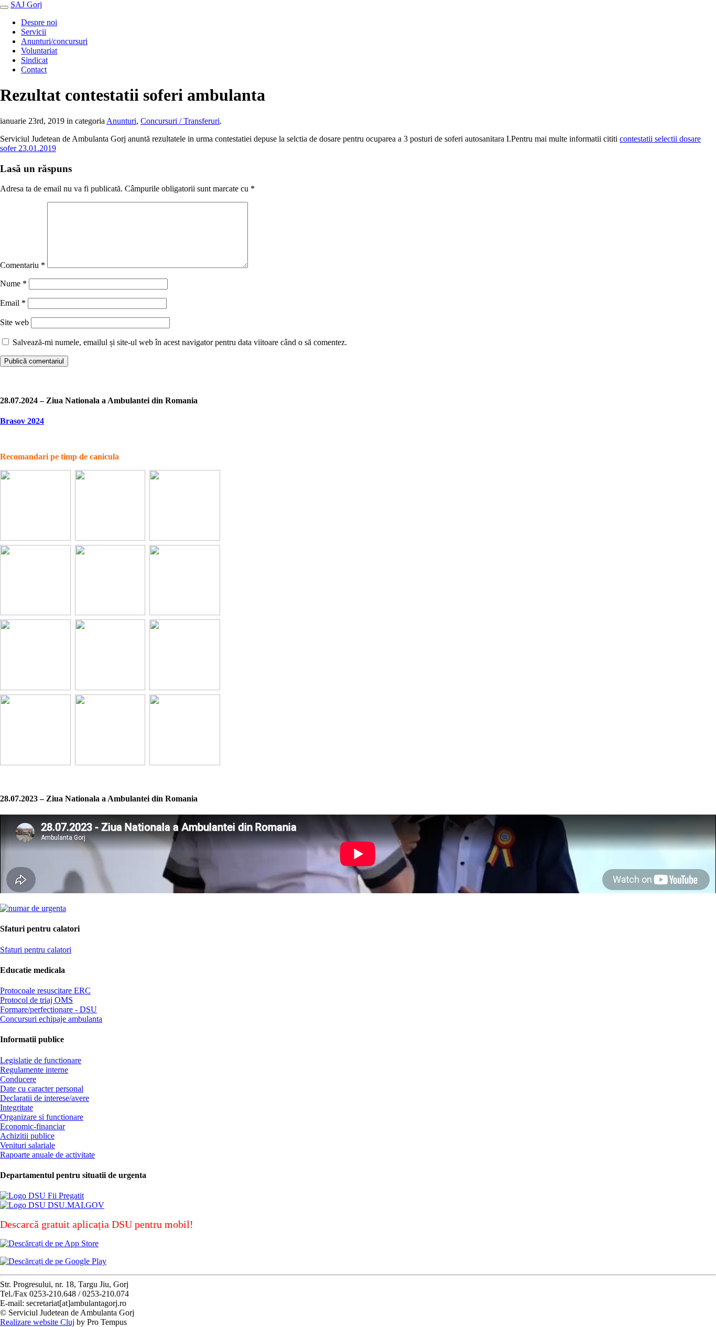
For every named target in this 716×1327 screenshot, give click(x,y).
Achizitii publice (27, 1135)
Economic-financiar (32, 1126)
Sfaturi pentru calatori (35, 949)
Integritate (16, 1107)
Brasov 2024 (22, 420)
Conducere (18, 1079)
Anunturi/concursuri (54, 41)
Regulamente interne (34, 1069)
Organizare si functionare (41, 1116)
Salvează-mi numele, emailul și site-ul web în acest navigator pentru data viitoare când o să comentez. (180, 342)
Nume (13, 283)
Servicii (33, 31)
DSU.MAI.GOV (75, 1205)
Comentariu (22, 265)
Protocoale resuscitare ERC (45, 990)
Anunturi (121, 120)
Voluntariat (39, 50)
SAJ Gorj (26, 4)
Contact (34, 69)
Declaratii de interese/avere (44, 1098)
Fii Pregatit (65, 1195)
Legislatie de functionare (40, 1060)
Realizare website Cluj (37, 1322)
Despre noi (39, 22)
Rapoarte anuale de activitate (47, 1154)
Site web (14, 322)
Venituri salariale (27, 1145)
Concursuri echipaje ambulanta (51, 1018)
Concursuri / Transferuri (180, 120)
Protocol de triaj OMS (36, 1000)
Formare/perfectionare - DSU (48, 1009)
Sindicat (34, 60)
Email (13, 302)
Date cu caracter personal (41, 1088)
